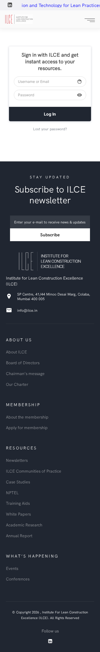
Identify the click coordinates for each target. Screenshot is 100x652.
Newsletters (17, 460)
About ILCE (16, 351)
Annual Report (19, 535)
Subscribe (50, 234)
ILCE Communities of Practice (33, 471)
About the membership (27, 417)
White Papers (18, 514)
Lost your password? (50, 128)
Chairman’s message (25, 373)
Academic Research (24, 524)
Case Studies (18, 481)
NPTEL (12, 492)
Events (12, 568)
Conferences (17, 578)
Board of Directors (22, 362)
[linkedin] (10, 5)
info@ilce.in (27, 310)
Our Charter (17, 384)
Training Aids (18, 503)
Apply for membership (27, 427)
